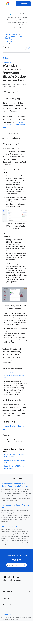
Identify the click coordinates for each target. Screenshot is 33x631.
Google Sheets (21, 84)
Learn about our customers (11, 526)
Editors (4, 84)
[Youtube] (5, 577)
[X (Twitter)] (9, 577)
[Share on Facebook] (13, 91)
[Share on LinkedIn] (9, 91)
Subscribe (23, 4)
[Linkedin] (13, 577)
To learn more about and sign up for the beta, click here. (14, 375)
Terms (16, 619)
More (7, 43)
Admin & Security (11, 40)
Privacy (12, 619)
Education (9, 42)
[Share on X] (18, 91)
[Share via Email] (4, 91)
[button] (16, 591)
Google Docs (12, 84)
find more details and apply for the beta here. (13, 124)
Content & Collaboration (14, 36)
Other (13, 86)
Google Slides (6, 86)
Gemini (8, 38)
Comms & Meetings (12, 35)
